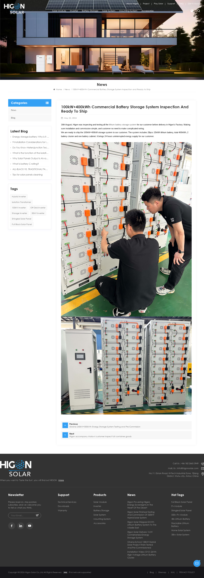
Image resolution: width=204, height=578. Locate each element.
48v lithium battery (180, 518)
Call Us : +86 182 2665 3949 (185, 463)
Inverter (74, 10)
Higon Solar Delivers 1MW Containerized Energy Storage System (140, 535)
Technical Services (67, 502)
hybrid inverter (19, 196)
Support (171, 3)
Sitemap (162, 572)
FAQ (181, 3)
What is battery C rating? (25, 163)
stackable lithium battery (180, 524)
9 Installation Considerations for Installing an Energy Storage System (30, 142)
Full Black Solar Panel (22, 224)
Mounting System (128, 10)
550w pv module (179, 514)
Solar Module (59, 10)
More (61, 480)
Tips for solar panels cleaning (27, 174)
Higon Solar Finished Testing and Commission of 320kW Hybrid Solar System (140, 515)
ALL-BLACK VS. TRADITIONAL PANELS (30, 169)
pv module (176, 506)
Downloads (63, 506)
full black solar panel (181, 502)
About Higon (132, 3)
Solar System (108, 10)
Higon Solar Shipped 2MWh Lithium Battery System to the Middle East (141, 525)
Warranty (62, 510)
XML (173, 572)
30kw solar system (180, 534)
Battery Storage (90, 10)
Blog (13, 118)
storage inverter (19, 213)
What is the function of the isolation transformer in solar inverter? (30, 152)
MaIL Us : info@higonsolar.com (183, 468)
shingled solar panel (181, 510)
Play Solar (158, 3)
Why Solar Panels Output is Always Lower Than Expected (30, 158)
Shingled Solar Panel (21, 218)
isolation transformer (21, 202)
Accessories (147, 10)
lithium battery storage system (122, 124)
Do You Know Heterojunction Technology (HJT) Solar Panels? (30, 147)
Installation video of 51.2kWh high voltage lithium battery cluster (141, 554)
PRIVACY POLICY (187, 572)
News (13, 110)
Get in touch (194, 3)
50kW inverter (38, 213)
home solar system (180, 530)
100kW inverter (19, 207)
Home (59, 89)
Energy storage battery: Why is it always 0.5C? (30, 136)
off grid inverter (37, 207)
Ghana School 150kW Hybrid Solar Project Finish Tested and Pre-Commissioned (141, 545)
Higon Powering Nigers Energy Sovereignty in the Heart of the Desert (140, 505)
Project (146, 3)
